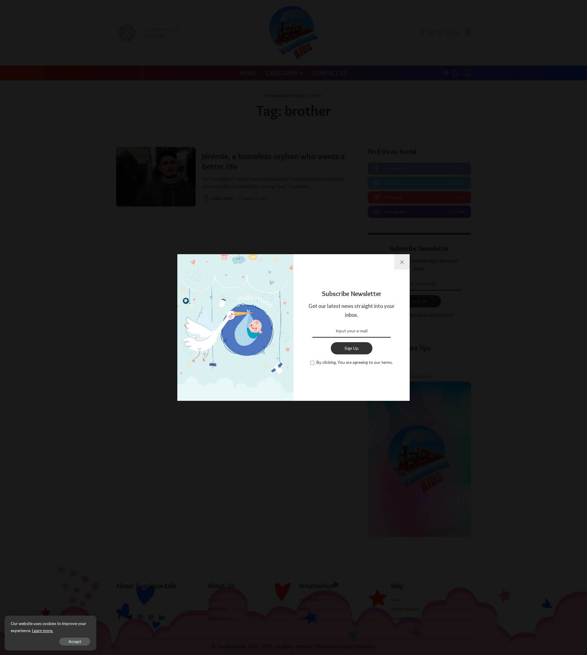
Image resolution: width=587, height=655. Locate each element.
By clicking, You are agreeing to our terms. (354, 362)
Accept (74, 641)
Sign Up (352, 348)
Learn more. (42, 630)
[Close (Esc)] (402, 261)
